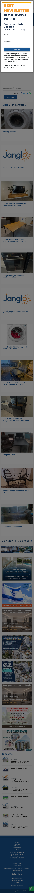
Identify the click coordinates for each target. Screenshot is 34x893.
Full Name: (7, 42)
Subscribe (17, 49)
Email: (6, 34)
